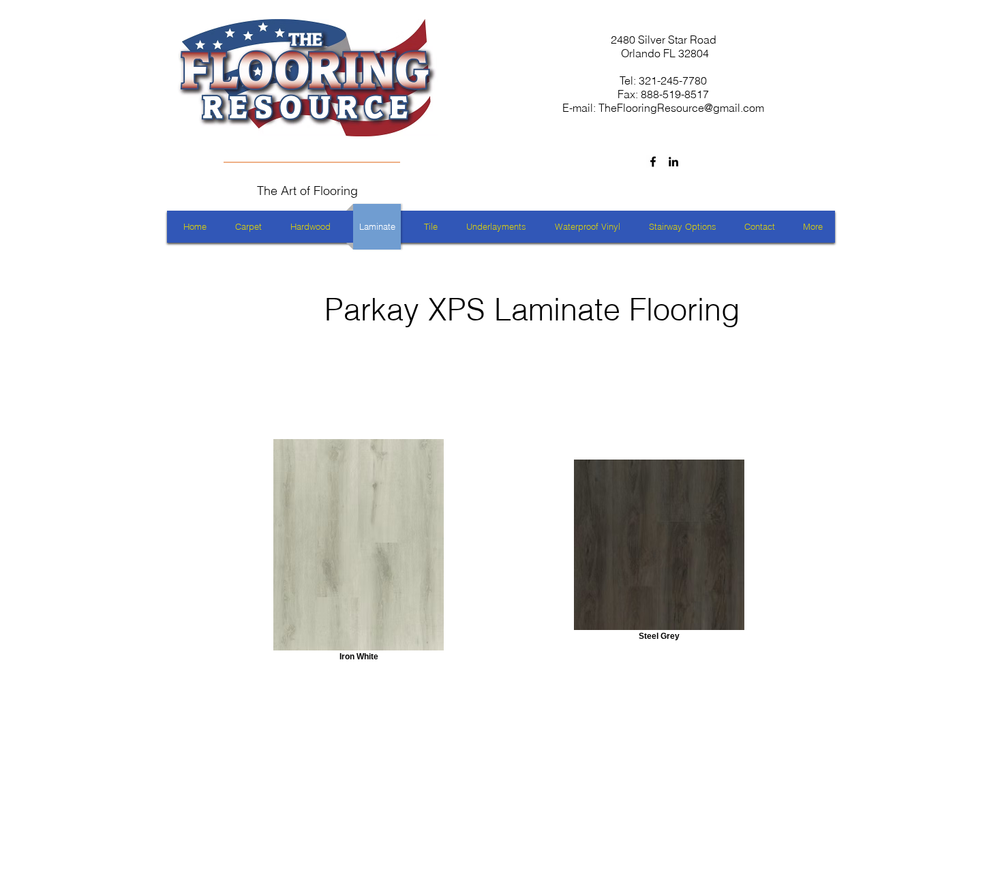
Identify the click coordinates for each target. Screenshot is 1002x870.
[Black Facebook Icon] (653, 161)
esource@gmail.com (714, 108)
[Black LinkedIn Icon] (673, 161)
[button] (813, 227)
